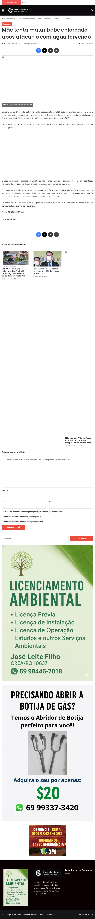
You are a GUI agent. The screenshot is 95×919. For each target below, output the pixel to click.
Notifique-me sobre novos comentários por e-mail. (24, 517)
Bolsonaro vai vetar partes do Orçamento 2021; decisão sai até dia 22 (47, 271)
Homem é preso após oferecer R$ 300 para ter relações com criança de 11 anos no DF (55, 2)
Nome (5, 491)
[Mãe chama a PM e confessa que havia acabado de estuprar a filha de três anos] (79, 343)
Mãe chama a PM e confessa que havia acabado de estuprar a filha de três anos (78, 440)
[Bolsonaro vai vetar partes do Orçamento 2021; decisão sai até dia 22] (47, 258)
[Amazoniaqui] (18, 10)
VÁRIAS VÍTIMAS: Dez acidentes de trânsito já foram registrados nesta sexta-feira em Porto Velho (14, 272)
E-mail (5, 501)
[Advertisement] (47, 155)
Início (5, 19)
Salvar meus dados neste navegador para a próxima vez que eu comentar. (33, 512)
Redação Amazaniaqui (12, 44)
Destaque (13, 19)
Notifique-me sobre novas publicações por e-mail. (24, 522)
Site (51, 501)
